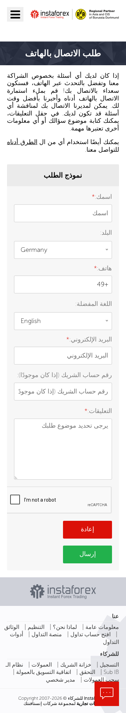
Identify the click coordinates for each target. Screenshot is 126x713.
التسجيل (109, 664)
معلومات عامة (102, 627)
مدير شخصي (60, 679)
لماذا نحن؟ (65, 627)
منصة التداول (46, 634)
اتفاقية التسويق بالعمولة (43, 672)
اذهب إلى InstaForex (78, 30)
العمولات (41, 664)
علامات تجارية (90, 703)
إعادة (87, 529)
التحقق (87, 672)
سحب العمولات (101, 679)
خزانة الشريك (75, 664)
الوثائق (11, 627)
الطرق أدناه (22, 142)
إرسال (87, 554)
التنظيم (36, 627)
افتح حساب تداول (90, 634)
